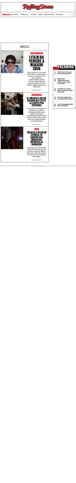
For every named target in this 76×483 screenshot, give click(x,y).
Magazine (59, 14)
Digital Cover (49, 14)
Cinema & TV (24, 14)
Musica (15, 14)
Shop (40, 14)
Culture (33, 14)
